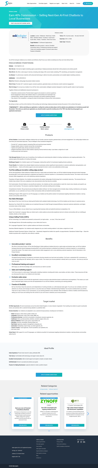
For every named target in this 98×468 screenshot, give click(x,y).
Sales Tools (64, 3)
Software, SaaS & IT (53, 389)
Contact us (38, 457)
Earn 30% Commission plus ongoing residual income (49, 408)
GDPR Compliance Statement (63, 446)
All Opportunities (44, 389)
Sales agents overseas (41, 453)
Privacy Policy (60, 441)
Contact (78, 3)
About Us (72, 3)
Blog (37, 455)
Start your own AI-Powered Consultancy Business (22, 408)
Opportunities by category (42, 451)
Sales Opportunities (31, 3)
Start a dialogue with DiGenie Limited (20, 23)
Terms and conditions (61, 444)
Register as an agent (54, 3)
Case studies (39, 446)
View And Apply (23, 425)
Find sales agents (40, 444)
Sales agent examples (41, 448)
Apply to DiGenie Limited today (49, 115)
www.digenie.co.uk (69, 129)
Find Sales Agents (43, 3)
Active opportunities (40, 441)
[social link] (78, 441)
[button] (88, 413)
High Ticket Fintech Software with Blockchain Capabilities (75, 408)
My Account (89, 3)
